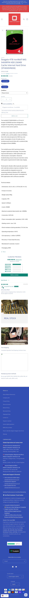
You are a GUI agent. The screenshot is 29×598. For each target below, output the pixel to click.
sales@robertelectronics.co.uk (12, 483)
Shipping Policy (6, 414)
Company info (6, 397)
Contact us (5, 417)
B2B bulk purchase (7, 427)
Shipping (7, 73)
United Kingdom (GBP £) (14, 576)
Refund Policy (6, 407)
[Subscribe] (24, 561)
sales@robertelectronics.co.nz (12, 487)
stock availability (7, 104)
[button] (1, 19)
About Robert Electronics (9, 394)
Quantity (3, 96)
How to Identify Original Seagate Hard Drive (13, 430)
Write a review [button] (14, 275)
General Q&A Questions (8, 424)
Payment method (7, 421)
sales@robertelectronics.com (11, 479)
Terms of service (7, 404)
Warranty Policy (6, 411)
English (13, 584)
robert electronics (16, 594)
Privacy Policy (6, 401)
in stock (5, 87)
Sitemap (5, 434)
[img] (4, 284)
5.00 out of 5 (18, 259)
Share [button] (4, 251)
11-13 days (5, 81)
